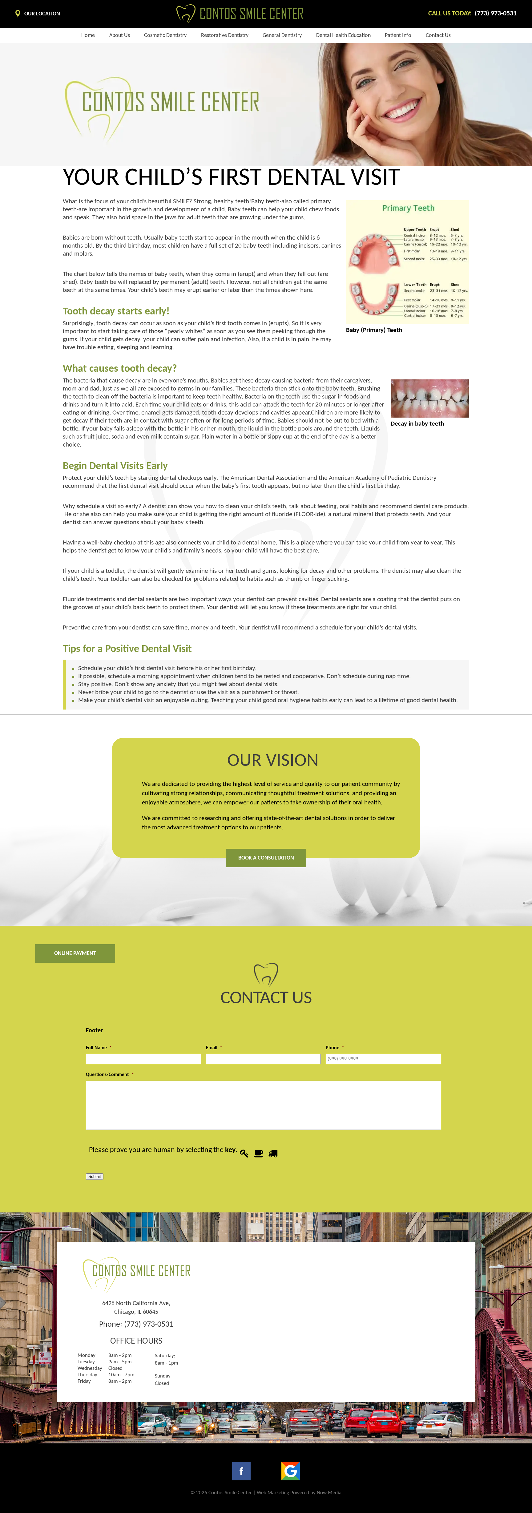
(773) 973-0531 (148, 1325)
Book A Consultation (266, 858)
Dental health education (343, 35)
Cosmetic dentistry (165, 35)
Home (88, 35)
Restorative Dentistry (224, 35)
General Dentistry (282, 35)
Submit (94, 1176)
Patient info (398, 35)
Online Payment (75, 954)
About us (119, 35)
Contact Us (438, 35)
